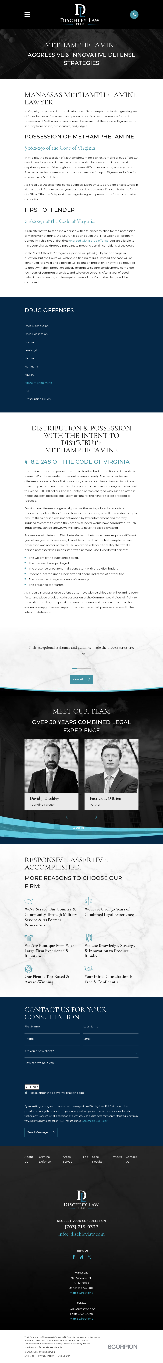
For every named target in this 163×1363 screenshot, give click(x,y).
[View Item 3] (84, 668)
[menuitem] (82, 326)
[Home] (80, 14)
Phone (29, 1038)
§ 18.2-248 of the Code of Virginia (77, 461)
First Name (32, 1026)
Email (87, 1038)
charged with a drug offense (89, 240)
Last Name (90, 1026)
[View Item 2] (79, 668)
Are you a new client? (39, 1051)
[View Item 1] (74, 668)
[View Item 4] (88, 668)
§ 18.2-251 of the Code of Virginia (59, 221)
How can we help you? (40, 1063)
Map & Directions (81, 1292)
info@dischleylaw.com (81, 1234)
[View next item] (96, 668)
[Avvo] (81, 1257)
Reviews (116, 1156)
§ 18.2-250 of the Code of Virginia (60, 148)
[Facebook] (74, 1257)
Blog (85, 1156)
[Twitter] (89, 1257)
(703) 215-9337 (81, 1226)
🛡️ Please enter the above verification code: (54, 1093)
